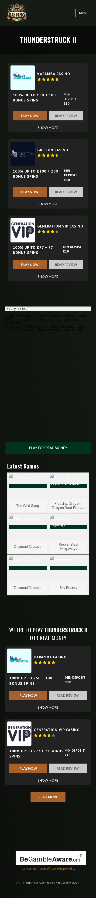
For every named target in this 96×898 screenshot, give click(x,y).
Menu (83, 13)
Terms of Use (47, 868)
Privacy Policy (66, 868)
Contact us (29, 868)
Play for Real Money (48, 448)
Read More (48, 797)
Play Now (30, 116)
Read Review (66, 116)
